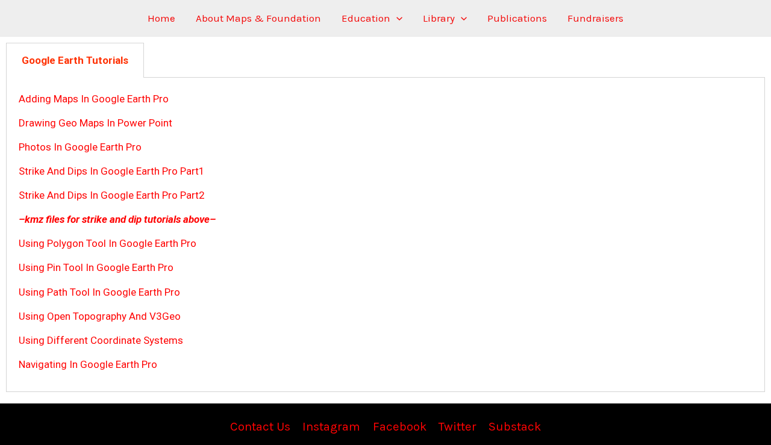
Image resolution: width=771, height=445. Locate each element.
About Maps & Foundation (258, 18)
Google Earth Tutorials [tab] (75, 60)
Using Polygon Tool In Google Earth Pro (107, 243)
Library (439, 18)
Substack (515, 426)
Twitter (457, 426)
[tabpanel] (385, 235)
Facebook (399, 426)
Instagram (331, 426)
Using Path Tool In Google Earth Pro (99, 292)
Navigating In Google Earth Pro (88, 364)
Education (366, 18)
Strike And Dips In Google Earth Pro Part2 (112, 195)
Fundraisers (595, 18)
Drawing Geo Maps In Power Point (95, 123)
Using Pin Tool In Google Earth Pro (96, 267)
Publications (517, 18)
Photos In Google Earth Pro (80, 147)
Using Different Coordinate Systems (101, 340)
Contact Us (260, 426)
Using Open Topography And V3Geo (100, 316)
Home (161, 18)
